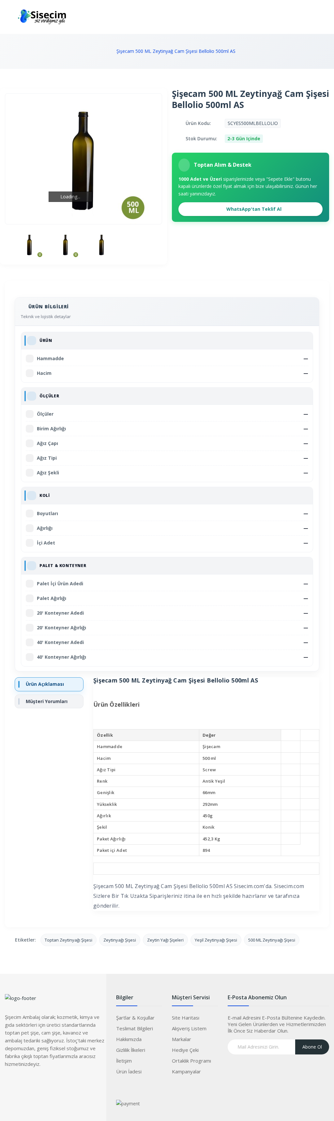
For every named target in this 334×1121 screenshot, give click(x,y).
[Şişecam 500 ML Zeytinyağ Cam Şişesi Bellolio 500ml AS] (29, 244)
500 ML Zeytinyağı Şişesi (271, 940)
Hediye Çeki (185, 1050)
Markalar (181, 1039)
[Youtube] (49, 1083)
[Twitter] (23, 1083)
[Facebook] (10, 1083)
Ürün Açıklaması (45, 684)
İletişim (124, 1060)
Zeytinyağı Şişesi (119, 940)
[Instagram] (36, 1083)
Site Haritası (185, 1017)
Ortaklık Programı (191, 1060)
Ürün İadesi (129, 1071)
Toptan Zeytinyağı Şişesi (68, 940)
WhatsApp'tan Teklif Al (253, 209)
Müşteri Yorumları (47, 701)
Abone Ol (312, 1047)
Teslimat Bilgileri (134, 1028)
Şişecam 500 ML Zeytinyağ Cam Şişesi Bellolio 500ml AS (175, 51)
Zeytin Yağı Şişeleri (165, 940)
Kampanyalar (186, 1071)
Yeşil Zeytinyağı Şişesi (216, 940)
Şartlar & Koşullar (135, 1017)
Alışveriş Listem (189, 1028)
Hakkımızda (129, 1039)
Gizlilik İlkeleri (130, 1050)
